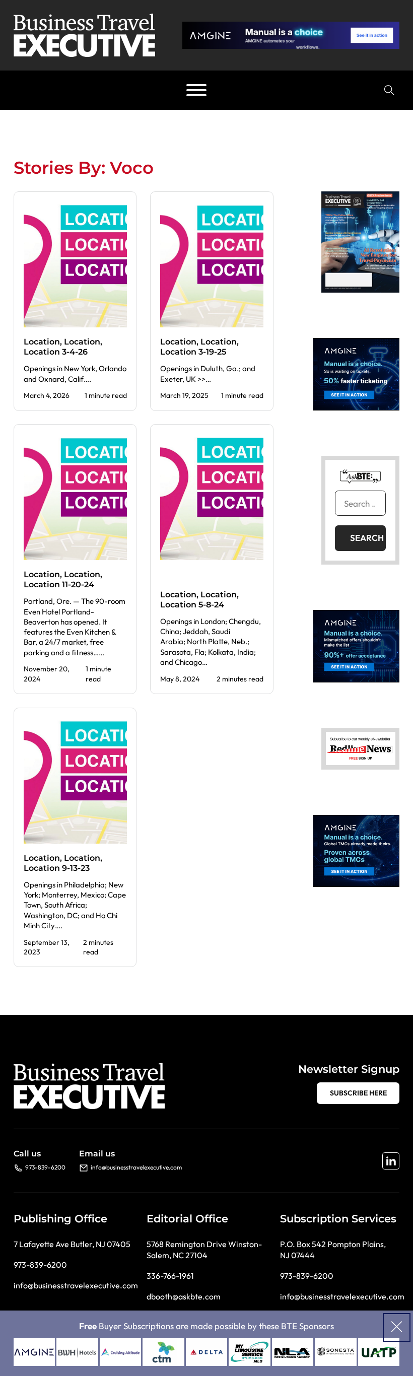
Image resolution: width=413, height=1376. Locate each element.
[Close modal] (396, 1327)
